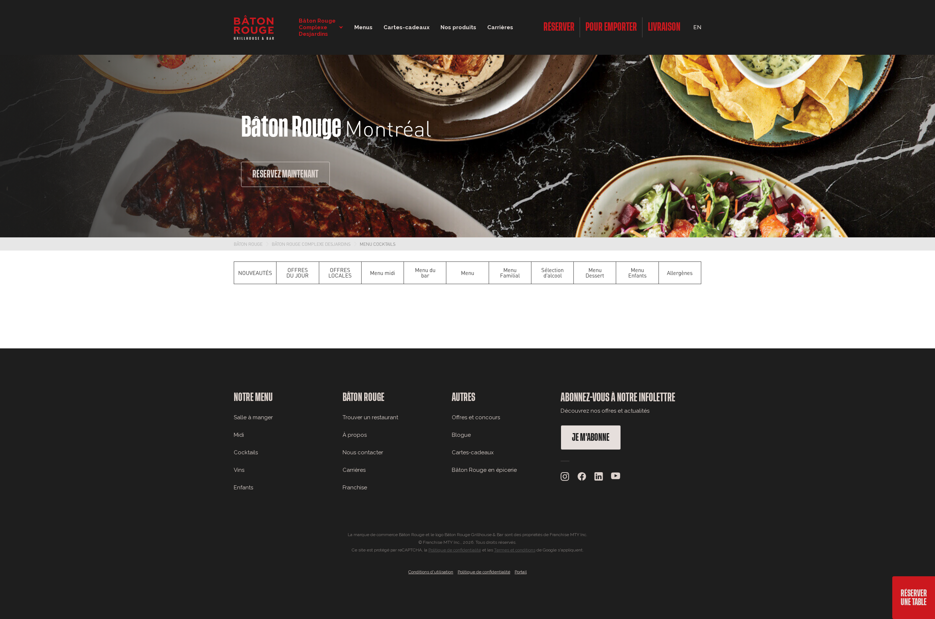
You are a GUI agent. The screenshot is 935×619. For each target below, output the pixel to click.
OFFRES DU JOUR (297, 272)
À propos (355, 435)
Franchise (355, 487)
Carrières (500, 27)
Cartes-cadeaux (473, 452)
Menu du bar (425, 272)
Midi (239, 435)
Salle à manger (253, 417)
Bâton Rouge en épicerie (484, 470)
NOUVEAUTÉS (255, 272)
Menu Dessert (594, 272)
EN (697, 27)
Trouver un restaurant (370, 417)
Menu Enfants (637, 272)
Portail (521, 571)
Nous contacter (363, 452)
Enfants (243, 487)
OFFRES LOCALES (340, 272)
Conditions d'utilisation (430, 571)
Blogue (461, 435)
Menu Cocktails (378, 244)
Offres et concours (476, 417)
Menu (467, 272)
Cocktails (246, 452)
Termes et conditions (514, 550)
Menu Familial (510, 272)
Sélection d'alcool (552, 272)
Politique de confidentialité (454, 550)
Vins (239, 470)
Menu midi (382, 272)
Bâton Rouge (248, 244)
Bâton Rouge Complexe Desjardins (311, 244)
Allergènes (679, 272)
